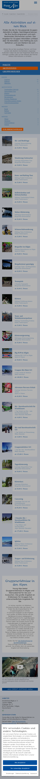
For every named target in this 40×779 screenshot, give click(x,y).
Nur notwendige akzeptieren (20, 768)
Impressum (33, 773)
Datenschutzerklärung (22, 773)
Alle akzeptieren (20, 762)
